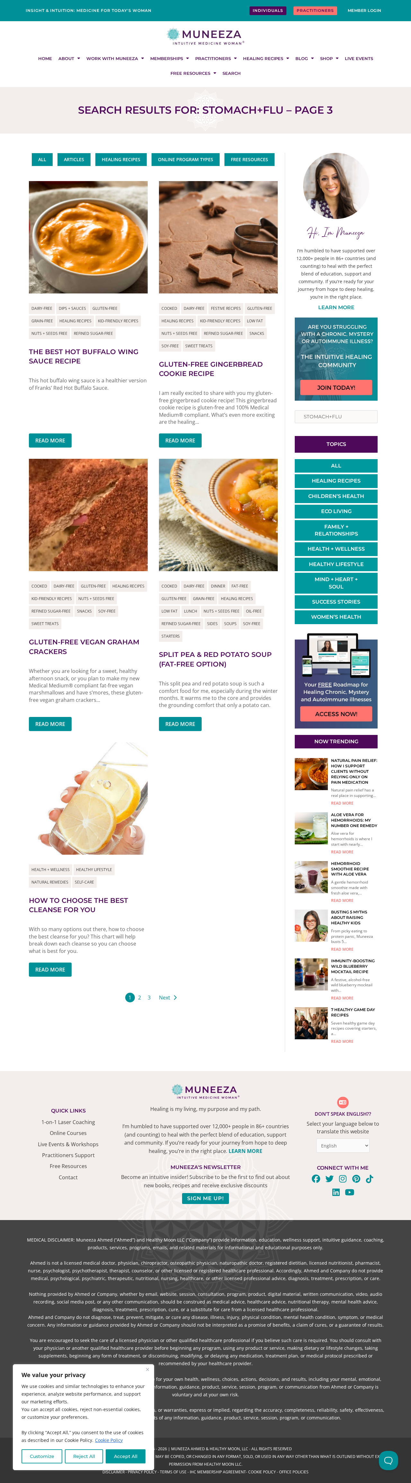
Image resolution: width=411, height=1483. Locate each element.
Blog (301, 58)
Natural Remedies (49, 882)
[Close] (147, 1370)
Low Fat (255, 321)
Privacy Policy (142, 1472)
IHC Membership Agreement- (219, 1472)
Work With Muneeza (112, 58)
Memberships (166, 58)
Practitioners (213, 58)
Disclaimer (113, 1472)
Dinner (218, 586)
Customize (42, 1456)
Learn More (336, 307)
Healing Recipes (263, 58)
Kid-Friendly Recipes (118, 321)
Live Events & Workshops (68, 1144)
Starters (171, 636)
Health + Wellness (50, 869)
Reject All (84, 1456)
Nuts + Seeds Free (49, 333)
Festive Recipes (226, 308)
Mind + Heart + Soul (336, 582)
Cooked (169, 308)
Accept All (125, 1456)
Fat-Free (240, 586)
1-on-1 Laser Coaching (68, 1122)
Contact (68, 1177)
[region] (83, 1417)
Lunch (190, 611)
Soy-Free (170, 346)
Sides (212, 623)
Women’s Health (336, 617)
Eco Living (336, 511)
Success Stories (336, 602)
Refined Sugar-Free (93, 333)
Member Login (364, 10)
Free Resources (190, 73)
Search (232, 73)
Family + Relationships (336, 530)
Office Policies (294, 1472)
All (336, 466)
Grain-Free (42, 321)
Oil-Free (254, 611)
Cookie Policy (109, 1440)
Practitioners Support (68, 1155)
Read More (50, 440)
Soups (230, 623)
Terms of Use (173, 1472)
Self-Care (84, 882)
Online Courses (68, 1133)
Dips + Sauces (72, 308)
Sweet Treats (199, 346)
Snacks (256, 333)
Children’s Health (336, 496)
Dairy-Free (41, 308)
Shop (326, 58)
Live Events (359, 58)
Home (45, 58)
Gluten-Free (105, 308)
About (66, 58)
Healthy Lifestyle (94, 869)
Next (164, 997)
